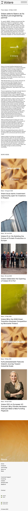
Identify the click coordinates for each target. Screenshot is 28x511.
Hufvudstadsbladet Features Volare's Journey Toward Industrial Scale (12, 364)
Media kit (3, 484)
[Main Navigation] (24, 2)
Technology (4, 467)
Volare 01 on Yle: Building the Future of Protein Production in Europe (13, 238)
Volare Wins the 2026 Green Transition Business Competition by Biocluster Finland (14, 321)
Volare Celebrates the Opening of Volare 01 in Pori (13, 280)
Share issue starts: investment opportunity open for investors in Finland (13, 196)
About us (3, 469)
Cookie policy (5, 503)
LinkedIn (4, 495)
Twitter (4, 497)
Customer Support (6, 477)
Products (3, 465)
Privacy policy (5, 502)
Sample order (4, 482)
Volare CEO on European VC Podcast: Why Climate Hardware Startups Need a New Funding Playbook (14, 407)
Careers (3, 480)
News (2, 471)
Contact (3, 490)
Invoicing (3, 479)
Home (2, 464)
